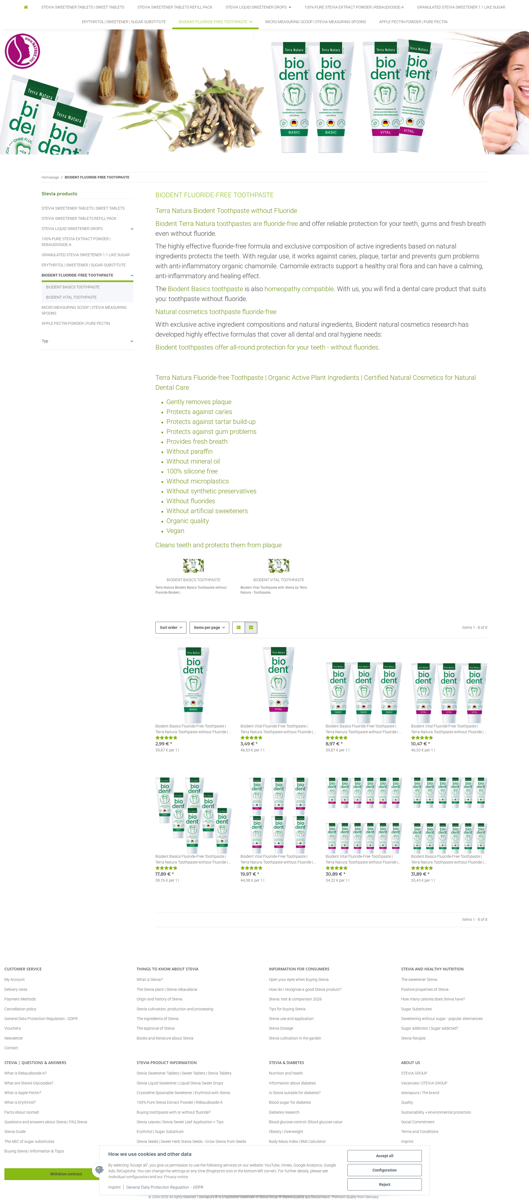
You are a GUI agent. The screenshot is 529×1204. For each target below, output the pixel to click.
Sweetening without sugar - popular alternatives (442, 1018)
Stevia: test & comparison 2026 (295, 999)
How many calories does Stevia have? (433, 999)
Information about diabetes (292, 1083)
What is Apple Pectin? (22, 1093)
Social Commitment (417, 1122)
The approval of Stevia (156, 1028)
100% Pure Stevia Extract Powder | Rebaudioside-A (180, 1102)
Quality (407, 1102)
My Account (14, 979)
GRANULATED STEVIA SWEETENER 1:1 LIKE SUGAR (86, 255)
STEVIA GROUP (414, 1073)
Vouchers (12, 1028)
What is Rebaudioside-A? (25, 1073)
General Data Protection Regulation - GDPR (164, 1187)
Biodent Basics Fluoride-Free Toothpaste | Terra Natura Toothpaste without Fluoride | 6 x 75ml (193, 859)
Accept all (384, 1156)
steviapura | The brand (420, 1093)
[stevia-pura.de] (26, 7)
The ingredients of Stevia (158, 1018)
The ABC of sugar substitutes (29, 1141)
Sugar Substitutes (416, 1009)
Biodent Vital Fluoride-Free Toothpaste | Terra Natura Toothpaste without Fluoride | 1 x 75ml (278, 729)
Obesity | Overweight (286, 1131)
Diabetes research (284, 1112)
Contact (11, 1048)
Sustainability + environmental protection (436, 1112)
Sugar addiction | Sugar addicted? (429, 1028)
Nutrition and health (286, 1073)
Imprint (114, 1187)
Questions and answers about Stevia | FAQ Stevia (45, 1122)
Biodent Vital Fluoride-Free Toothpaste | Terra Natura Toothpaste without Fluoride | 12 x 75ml (362, 859)
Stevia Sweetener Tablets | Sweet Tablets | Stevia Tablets (184, 1073)
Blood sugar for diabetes (290, 1102)
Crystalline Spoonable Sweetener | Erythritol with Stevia (183, 1093)
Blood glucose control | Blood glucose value (305, 1122)
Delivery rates (15, 989)
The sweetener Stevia (419, 979)
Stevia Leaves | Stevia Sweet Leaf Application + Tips (180, 1122)
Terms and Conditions (419, 1131)
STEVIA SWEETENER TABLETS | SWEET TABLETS (83, 208)
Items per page (207, 627)
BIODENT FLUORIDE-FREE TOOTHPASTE (77, 275)
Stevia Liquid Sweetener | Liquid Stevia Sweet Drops (180, 1083)
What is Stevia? (150, 979)
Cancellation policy (20, 1009)
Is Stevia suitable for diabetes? (294, 1093)
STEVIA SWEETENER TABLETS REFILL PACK (79, 218)
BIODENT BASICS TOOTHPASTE (193, 580)
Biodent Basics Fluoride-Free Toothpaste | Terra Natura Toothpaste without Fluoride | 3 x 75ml (363, 729)
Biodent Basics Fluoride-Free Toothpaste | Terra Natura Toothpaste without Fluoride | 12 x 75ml (447, 859)
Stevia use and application (291, 1018)
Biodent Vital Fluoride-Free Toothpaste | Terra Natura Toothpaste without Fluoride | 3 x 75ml (449, 729)
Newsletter (13, 1038)
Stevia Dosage (281, 1028)
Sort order (168, 627)
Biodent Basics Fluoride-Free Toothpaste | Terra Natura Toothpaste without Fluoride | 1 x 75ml (193, 729)
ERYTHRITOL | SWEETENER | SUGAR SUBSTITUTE (84, 265)
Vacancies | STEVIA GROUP (424, 1083)
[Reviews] (166, 737)
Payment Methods (20, 999)
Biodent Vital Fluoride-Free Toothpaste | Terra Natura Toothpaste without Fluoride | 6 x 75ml (278, 859)
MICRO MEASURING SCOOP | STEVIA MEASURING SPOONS (84, 310)
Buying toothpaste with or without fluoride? (173, 1112)
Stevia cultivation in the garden (295, 1038)
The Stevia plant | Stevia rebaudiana (167, 989)
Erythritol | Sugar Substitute (160, 1131)
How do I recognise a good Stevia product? (305, 989)
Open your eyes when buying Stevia (299, 979)
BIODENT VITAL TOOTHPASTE (278, 580)
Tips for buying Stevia (287, 1009)
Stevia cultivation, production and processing (175, 1009)
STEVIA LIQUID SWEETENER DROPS (72, 228)
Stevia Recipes (413, 1038)
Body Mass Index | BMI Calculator (297, 1141)
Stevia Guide (15, 1131)
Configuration (385, 1170)
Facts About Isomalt (21, 1112)
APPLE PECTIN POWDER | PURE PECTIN (76, 323)
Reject (384, 1184)
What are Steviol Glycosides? (28, 1083)
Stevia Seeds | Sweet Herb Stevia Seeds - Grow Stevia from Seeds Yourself (191, 1144)
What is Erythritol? (20, 1102)
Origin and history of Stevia (159, 999)
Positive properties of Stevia (425, 989)
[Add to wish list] (222, 656)
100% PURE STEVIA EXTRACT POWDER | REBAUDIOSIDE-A (76, 242)
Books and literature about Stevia (165, 1038)
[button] (238, 628)
